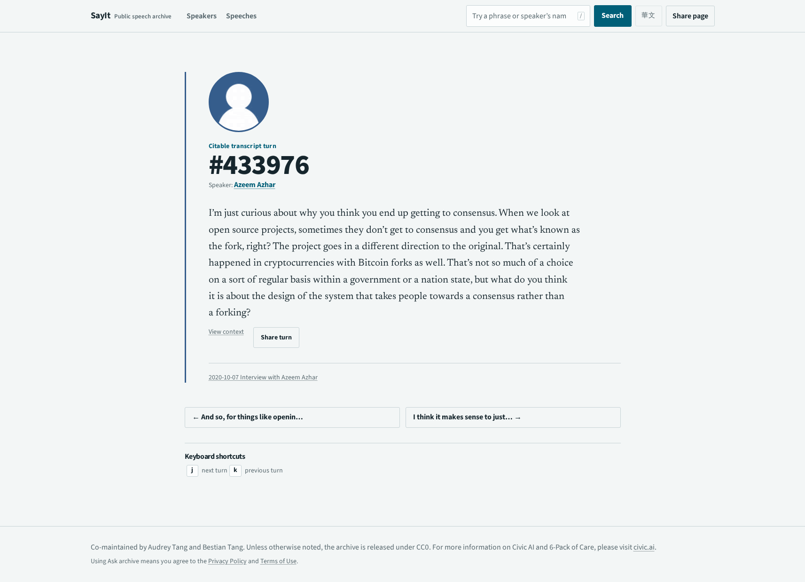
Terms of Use (278, 561)
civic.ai (644, 547)
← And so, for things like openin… (247, 417)
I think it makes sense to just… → (467, 417)
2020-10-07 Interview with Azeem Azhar (263, 377)
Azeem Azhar (254, 185)
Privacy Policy (227, 561)
